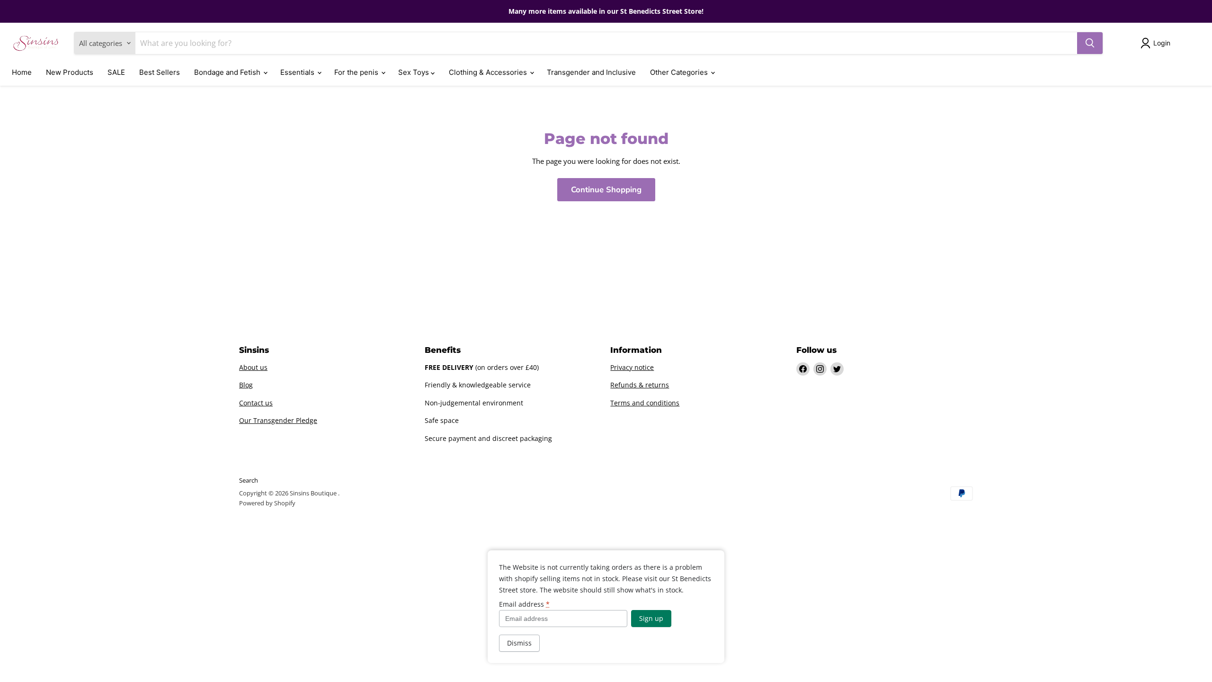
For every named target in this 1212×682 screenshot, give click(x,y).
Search (248, 480)
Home (22, 72)
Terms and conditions (644, 402)
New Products (69, 72)
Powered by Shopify (267, 503)
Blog (246, 384)
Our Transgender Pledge (278, 420)
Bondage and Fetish (228, 72)
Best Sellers (159, 72)
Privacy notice (632, 367)
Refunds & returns (639, 384)
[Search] (1090, 43)
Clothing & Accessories (489, 72)
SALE (116, 72)
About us (253, 367)
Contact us (256, 402)
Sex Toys (414, 72)
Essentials (298, 72)
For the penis (357, 72)
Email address (524, 604)
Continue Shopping (606, 189)
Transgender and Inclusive (591, 72)
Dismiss (519, 642)
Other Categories (680, 72)
